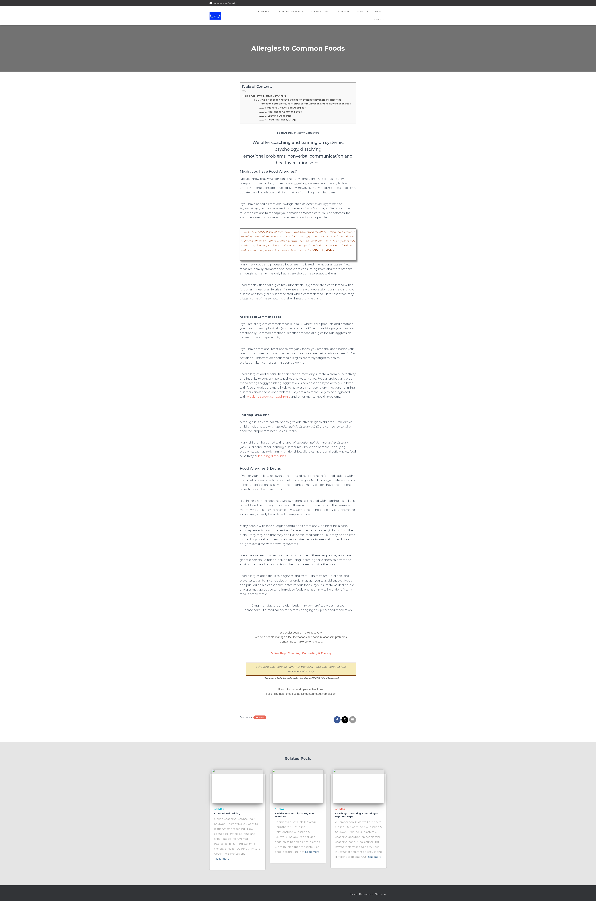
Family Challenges (320, 12)
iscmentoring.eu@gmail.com (226, 3)
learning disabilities (272, 456)
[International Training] (237, 786)
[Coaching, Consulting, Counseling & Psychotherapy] (358, 786)
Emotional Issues (262, 12)
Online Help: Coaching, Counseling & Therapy (301, 653)
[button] (272, 12)
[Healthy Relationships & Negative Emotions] (298, 786)
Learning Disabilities (279, 115)
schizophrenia (280, 396)
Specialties (363, 12)
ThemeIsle (380, 894)
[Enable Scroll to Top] (590, 895)
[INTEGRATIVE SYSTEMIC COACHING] (215, 16)
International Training (227, 813)
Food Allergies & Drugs (282, 119)
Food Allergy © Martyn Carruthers (264, 95)
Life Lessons (343, 12)
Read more (222, 858)
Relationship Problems (291, 12)
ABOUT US (379, 19)
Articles (379, 12)
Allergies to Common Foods (285, 111)
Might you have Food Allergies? (286, 107)
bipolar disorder (258, 396)
